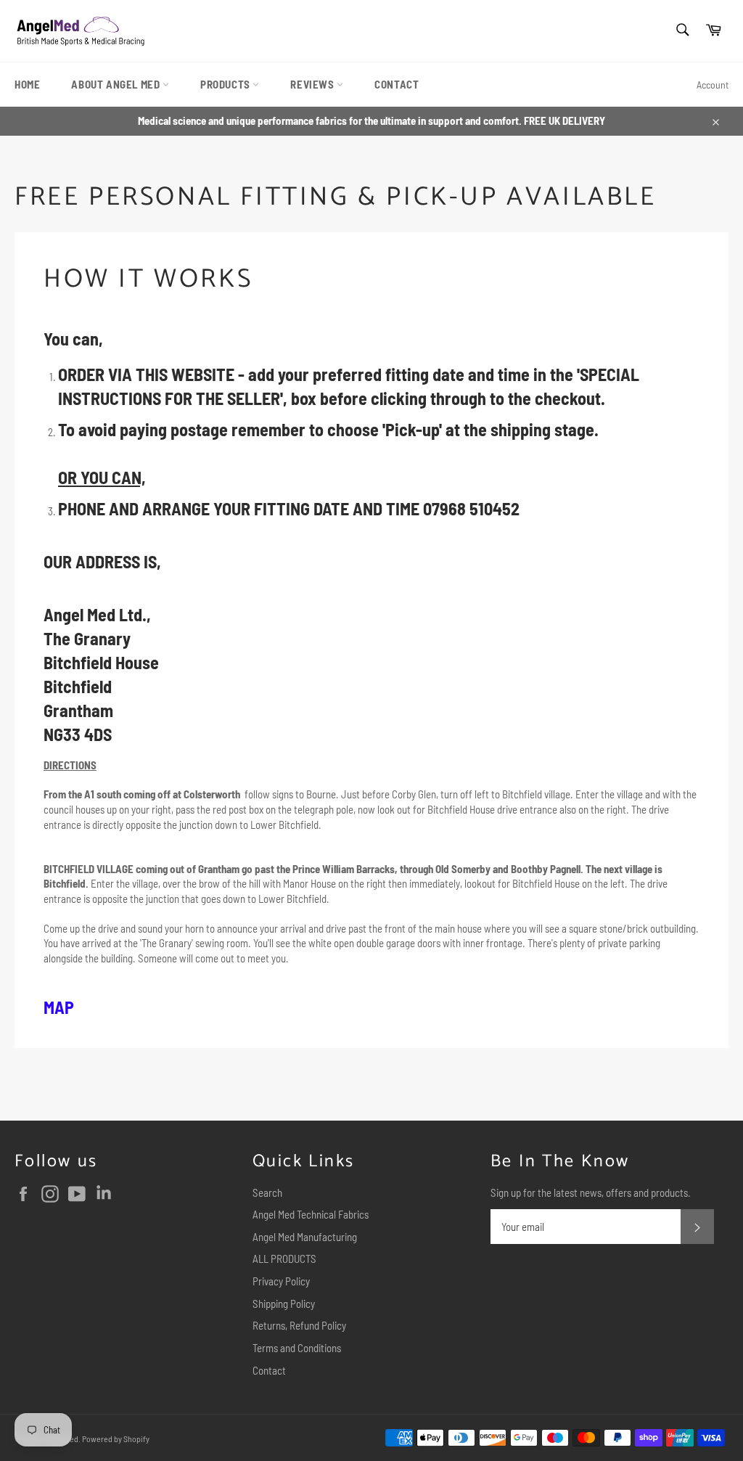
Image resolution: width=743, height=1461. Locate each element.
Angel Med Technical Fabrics (311, 1214)
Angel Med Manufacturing (305, 1236)
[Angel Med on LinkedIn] (107, 1194)
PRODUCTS (226, 84)
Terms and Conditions (297, 1347)
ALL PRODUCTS (284, 1258)
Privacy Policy (281, 1281)
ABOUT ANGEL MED (117, 84)
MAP (59, 1007)
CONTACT (396, 84)
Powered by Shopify (115, 1438)
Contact (269, 1370)
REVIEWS (313, 84)
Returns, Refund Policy (299, 1325)
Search (267, 1192)
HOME (27, 84)
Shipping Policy (284, 1303)
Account (712, 84)
